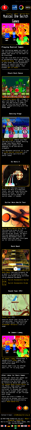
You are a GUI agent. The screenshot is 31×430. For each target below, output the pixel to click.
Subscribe (19, 420)
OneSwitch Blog (8, 61)
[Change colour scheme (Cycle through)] (21, 7)
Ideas (16, 13)
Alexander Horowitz (9, 324)
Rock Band (6, 272)
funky (14, 360)
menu (28, 7)
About (27, 418)
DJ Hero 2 (6, 188)
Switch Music (24, 13)
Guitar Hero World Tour (11, 228)
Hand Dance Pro (13, 401)
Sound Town (6, 317)
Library (9, 13)
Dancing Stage (7, 140)
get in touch (13, 67)
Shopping (11, 420)
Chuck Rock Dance (9, 99)
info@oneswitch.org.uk (22, 415)
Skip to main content (23, 1)
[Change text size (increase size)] (14, 8)
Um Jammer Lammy (8, 358)
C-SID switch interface (13, 152)
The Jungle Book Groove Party (14, 384)
